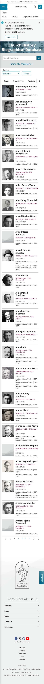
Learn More (11, 37)
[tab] (7, 81)
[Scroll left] (39, 81)
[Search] (38, 58)
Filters (26, 73)
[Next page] (33, 538)
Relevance (6, 73)
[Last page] (38, 538)
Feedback (41, 578)
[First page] (5, 538)
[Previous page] (10, 538)
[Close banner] (39, 22)
